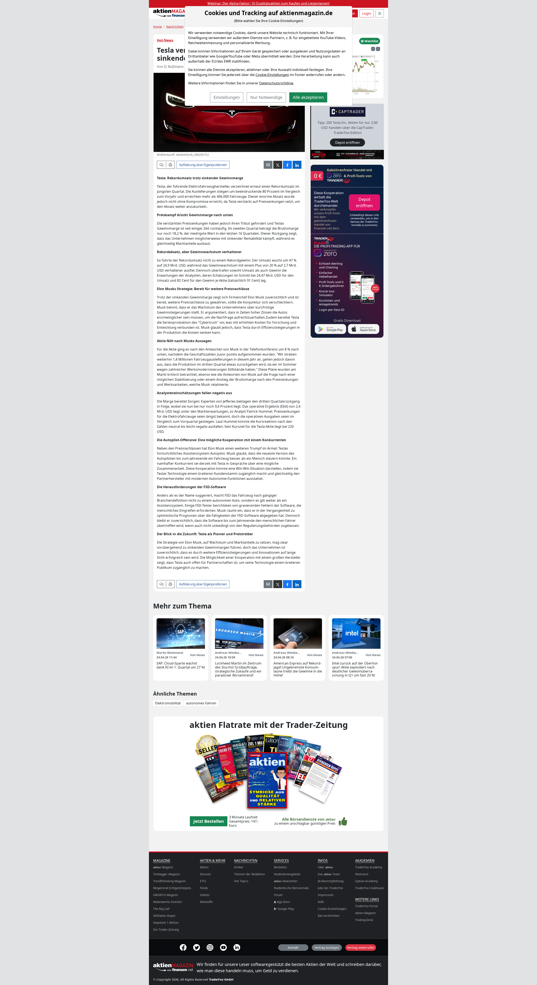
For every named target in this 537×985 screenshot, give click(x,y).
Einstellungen (227, 97)
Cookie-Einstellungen (272, 74)
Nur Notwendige (266, 97)
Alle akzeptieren (308, 97)
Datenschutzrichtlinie (276, 83)
